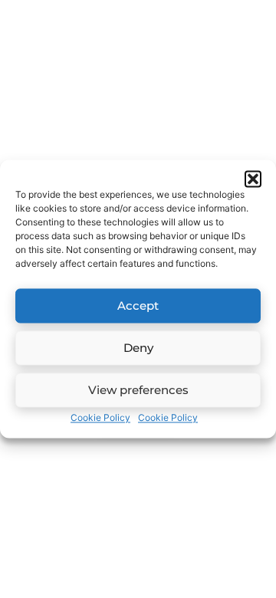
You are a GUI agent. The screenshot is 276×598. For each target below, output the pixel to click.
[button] (253, 178)
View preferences (138, 390)
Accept (138, 305)
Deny (138, 347)
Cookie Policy (100, 417)
